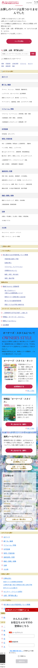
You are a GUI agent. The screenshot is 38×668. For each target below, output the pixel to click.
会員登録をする (19, 386)
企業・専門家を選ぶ (11, 595)
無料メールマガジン (9, 321)
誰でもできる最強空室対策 (13, 300)
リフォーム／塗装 (10, 545)
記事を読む (7, 578)
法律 (5, 565)
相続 (13, 66)
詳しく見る (30, 390)
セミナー (30, 63)
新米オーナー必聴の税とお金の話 (15, 297)
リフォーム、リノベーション (14, 266)
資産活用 (8, 66)
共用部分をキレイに (11, 270)
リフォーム (23, 63)
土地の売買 (15, 63)
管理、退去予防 (9, 278)
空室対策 (8, 63)
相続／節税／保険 (10, 561)
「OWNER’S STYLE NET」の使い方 (15, 313)
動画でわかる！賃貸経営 (11, 286)
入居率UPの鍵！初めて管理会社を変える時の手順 (17, 584)
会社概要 (6, 325)
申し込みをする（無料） (19, 424)
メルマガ (29, 3)
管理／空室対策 (9, 553)
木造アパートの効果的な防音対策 (13, 581)
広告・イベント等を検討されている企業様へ (19, 467)
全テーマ (7, 537)
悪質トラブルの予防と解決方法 (14, 304)
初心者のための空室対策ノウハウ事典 (15, 255)
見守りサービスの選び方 (10, 588)
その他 (6, 569)
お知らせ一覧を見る (19, 519)
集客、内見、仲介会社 (11, 274)
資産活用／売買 (9, 557)
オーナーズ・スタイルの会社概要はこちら (19, 461)
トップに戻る (19, 41)
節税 (2, 66)
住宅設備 (7, 549)
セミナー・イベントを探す (13, 591)
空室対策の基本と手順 (11, 259)
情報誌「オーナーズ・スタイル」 (14, 317)
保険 (2, 63)
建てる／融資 (8, 541)
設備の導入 (8, 263)
